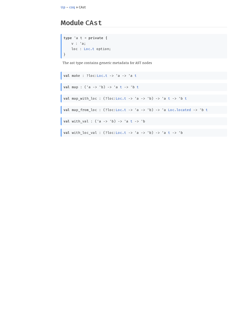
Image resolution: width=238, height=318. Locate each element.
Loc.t (89, 49)
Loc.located (179, 110)
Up (63, 7)
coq (72, 7)
